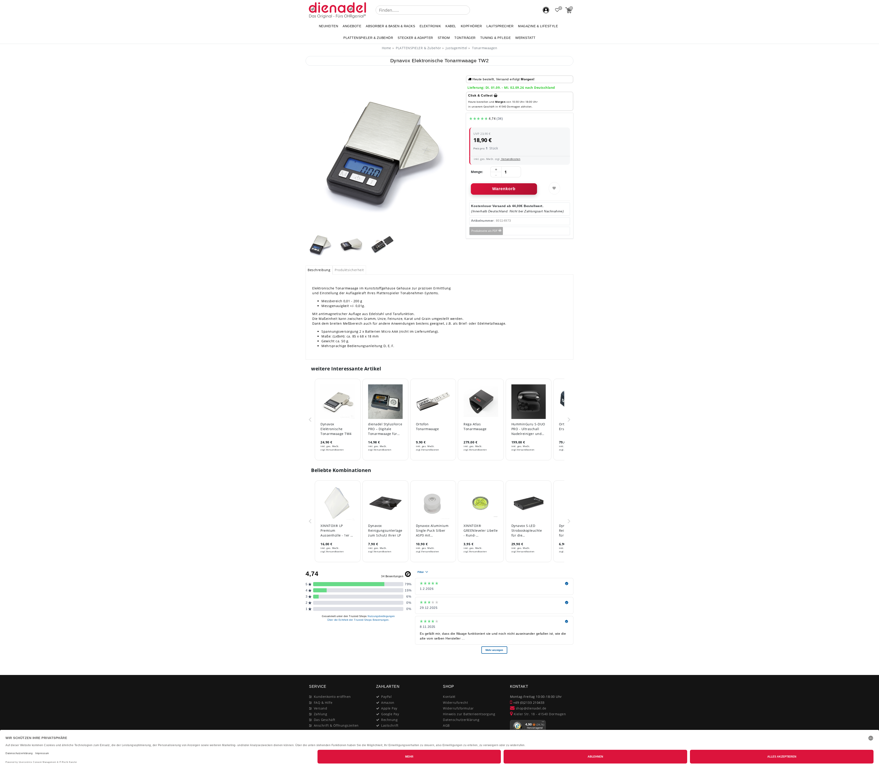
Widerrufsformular (458, 708)
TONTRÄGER (465, 38)
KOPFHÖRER (471, 26)
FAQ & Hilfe (323, 702)
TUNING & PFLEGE (495, 38)
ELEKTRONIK (430, 26)
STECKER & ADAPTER (415, 38)
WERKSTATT (525, 38)
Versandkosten (510, 159)
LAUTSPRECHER (499, 26)
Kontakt (449, 696)
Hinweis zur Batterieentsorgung (469, 714)
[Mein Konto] (546, 10)
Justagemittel (456, 48)
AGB (446, 725)
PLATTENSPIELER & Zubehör (368, 38)
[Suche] (473, 10)
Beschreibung (319, 270)
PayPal (386, 696)
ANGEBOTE (352, 26)
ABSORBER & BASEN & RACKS (390, 26)
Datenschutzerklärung (461, 720)
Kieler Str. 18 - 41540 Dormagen (539, 714)
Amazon (387, 702)
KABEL (450, 26)
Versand (320, 708)
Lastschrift (390, 725)
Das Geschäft (324, 720)
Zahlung (320, 714)
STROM (444, 38)
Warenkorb (503, 188)
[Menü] (543, 723)
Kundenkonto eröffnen (332, 696)
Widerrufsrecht (455, 702)
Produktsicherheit (349, 270)
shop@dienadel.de (530, 708)
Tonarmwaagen (484, 48)
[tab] (319, 270)
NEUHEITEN (328, 26)
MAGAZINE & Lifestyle (538, 26)
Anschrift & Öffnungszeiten (336, 725)
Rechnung (389, 720)
